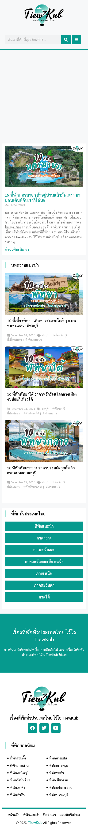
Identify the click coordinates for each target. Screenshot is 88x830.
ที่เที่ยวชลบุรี (59, 335)
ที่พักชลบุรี (58, 409)
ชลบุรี (45, 335)
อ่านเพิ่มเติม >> (17, 249)
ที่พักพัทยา (13, 413)
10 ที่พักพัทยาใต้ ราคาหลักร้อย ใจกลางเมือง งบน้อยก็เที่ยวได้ (42, 397)
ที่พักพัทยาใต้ (31, 413)
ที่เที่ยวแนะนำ (34, 339)
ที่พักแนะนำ (50, 413)
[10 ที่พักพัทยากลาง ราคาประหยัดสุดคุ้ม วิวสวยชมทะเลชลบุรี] (44, 460)
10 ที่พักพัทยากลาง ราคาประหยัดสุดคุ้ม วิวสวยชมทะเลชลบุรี (41, 470)
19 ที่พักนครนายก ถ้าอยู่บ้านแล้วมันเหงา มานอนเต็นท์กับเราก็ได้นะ (42, 197)
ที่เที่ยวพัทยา (14, 339)
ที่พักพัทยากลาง (32, 487)
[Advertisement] (44, 96)
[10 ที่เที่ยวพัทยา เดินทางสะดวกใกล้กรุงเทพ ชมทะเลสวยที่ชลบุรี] (44, 313)
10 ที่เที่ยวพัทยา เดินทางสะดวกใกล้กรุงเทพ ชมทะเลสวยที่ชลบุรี (41, 323)
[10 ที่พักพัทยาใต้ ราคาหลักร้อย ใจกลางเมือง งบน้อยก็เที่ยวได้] (44, 386)
